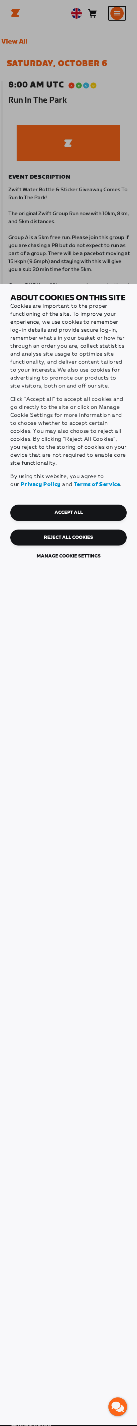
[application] (117, 1406)
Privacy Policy (41, 484)
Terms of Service (97, 484)
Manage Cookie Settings (69, 556)
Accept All (69, 512)
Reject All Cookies (68, 537)
